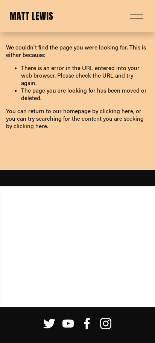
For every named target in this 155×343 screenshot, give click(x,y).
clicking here (116, 111)
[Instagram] (106, 324)
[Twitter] (49, 324)
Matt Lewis (31, 16)
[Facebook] (87, 324)
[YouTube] (68, 324)
